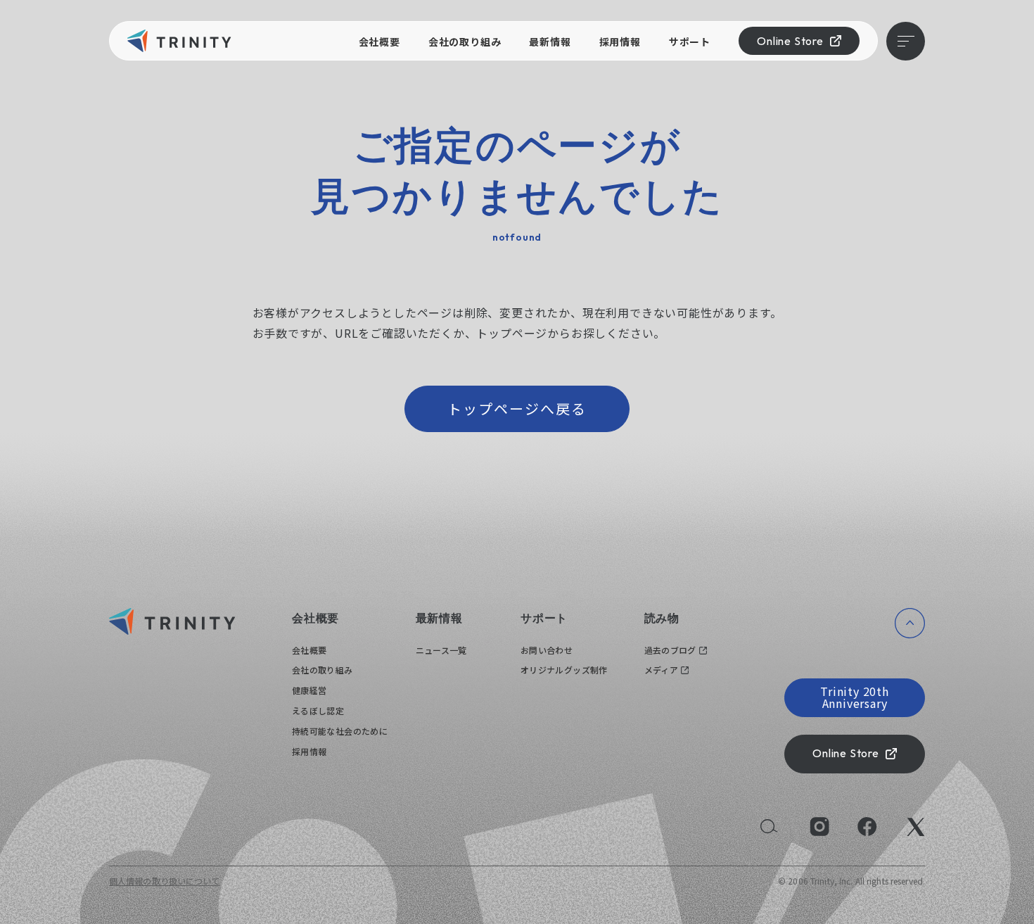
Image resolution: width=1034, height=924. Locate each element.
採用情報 (620, 41)
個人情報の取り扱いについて (164, 881)
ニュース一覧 (441, 650)
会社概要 (379, 41)
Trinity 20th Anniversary (854, 697)
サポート (689, 41)
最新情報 (549, 41)
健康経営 (309, 690)
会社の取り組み (465, 41)
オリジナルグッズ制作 (564, 670)
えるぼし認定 (318, 710)
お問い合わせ (547, 650)
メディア (661, 670)
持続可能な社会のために (340, 731)
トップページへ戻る (517, 408)
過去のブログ (670, 650)
